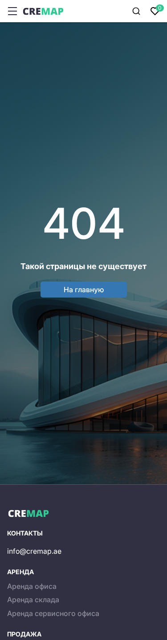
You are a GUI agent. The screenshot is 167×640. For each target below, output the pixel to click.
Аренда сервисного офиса (53, 613)
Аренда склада (33, 599)
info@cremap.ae (34, 551)
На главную (84, 289)
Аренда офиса (32, 586)
